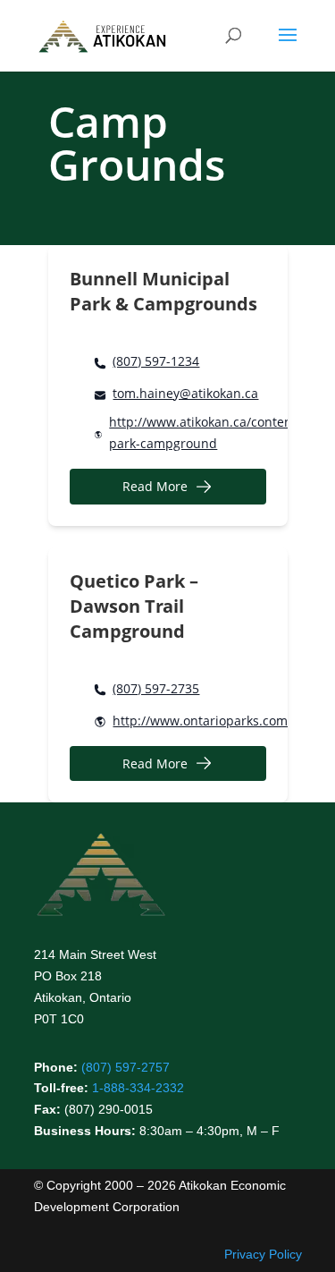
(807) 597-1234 (156, 360)
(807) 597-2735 (156, 688)
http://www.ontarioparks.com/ (202, 720)
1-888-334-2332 (138, 1088)
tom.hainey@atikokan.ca (185, 393)
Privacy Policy (263, 1254)
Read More (155, 486)
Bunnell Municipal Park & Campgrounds (163, 291)
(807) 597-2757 (125, 1067)
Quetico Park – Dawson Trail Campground (134, 606)
